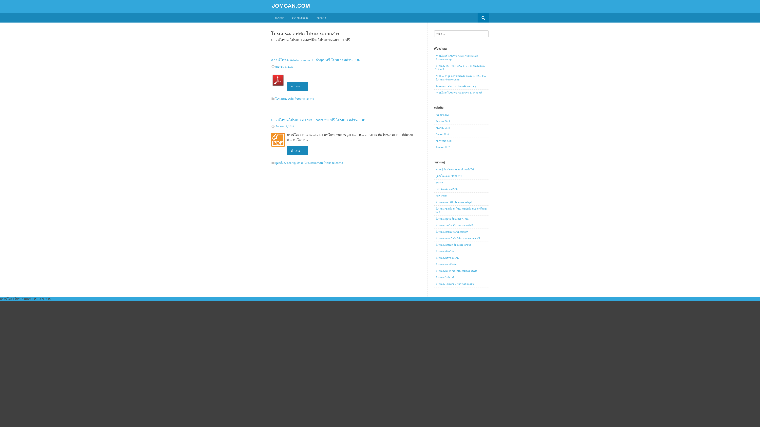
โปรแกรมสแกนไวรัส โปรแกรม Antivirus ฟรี (458, 238)
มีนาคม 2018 (442, 134)
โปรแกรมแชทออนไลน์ (447, 258)
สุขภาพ (439, 182)
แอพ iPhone (441, 195)
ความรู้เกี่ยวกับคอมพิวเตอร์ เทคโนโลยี (455, 169)
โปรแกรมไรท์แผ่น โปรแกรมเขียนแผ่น (455, 284)
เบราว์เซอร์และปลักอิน (447, 189)
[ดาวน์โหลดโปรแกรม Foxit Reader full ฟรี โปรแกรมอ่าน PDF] (278, 150)
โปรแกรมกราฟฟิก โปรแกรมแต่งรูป (454, 202)
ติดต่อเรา (321, 17)
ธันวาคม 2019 (443, 121)
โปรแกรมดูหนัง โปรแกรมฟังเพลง (452, 218)
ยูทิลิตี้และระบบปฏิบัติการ (289, 163)
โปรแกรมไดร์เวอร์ (445, 277)
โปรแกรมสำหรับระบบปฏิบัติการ (452, 232)
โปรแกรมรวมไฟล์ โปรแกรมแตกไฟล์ (454, 225)
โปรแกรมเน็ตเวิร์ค (445, 251)
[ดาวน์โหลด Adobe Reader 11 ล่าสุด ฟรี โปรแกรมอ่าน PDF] (278, 90)
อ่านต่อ (297, 86)
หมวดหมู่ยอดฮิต (300, 17)
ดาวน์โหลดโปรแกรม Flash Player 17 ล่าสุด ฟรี (459, 92)
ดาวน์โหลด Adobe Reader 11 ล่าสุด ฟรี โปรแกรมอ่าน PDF (315, 60)
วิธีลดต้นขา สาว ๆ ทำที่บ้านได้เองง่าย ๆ (456, 86)
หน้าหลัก (279, 17)
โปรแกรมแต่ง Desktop (447, 264)
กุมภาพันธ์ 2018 (443, 141)
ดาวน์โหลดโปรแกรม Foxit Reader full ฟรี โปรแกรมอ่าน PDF (318, 120)
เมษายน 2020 (442, 114)
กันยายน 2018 (443, 128)
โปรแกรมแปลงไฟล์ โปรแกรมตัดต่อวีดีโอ (456, 271)
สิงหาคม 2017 (443, 147)
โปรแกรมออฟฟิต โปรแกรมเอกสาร (294, 98)
